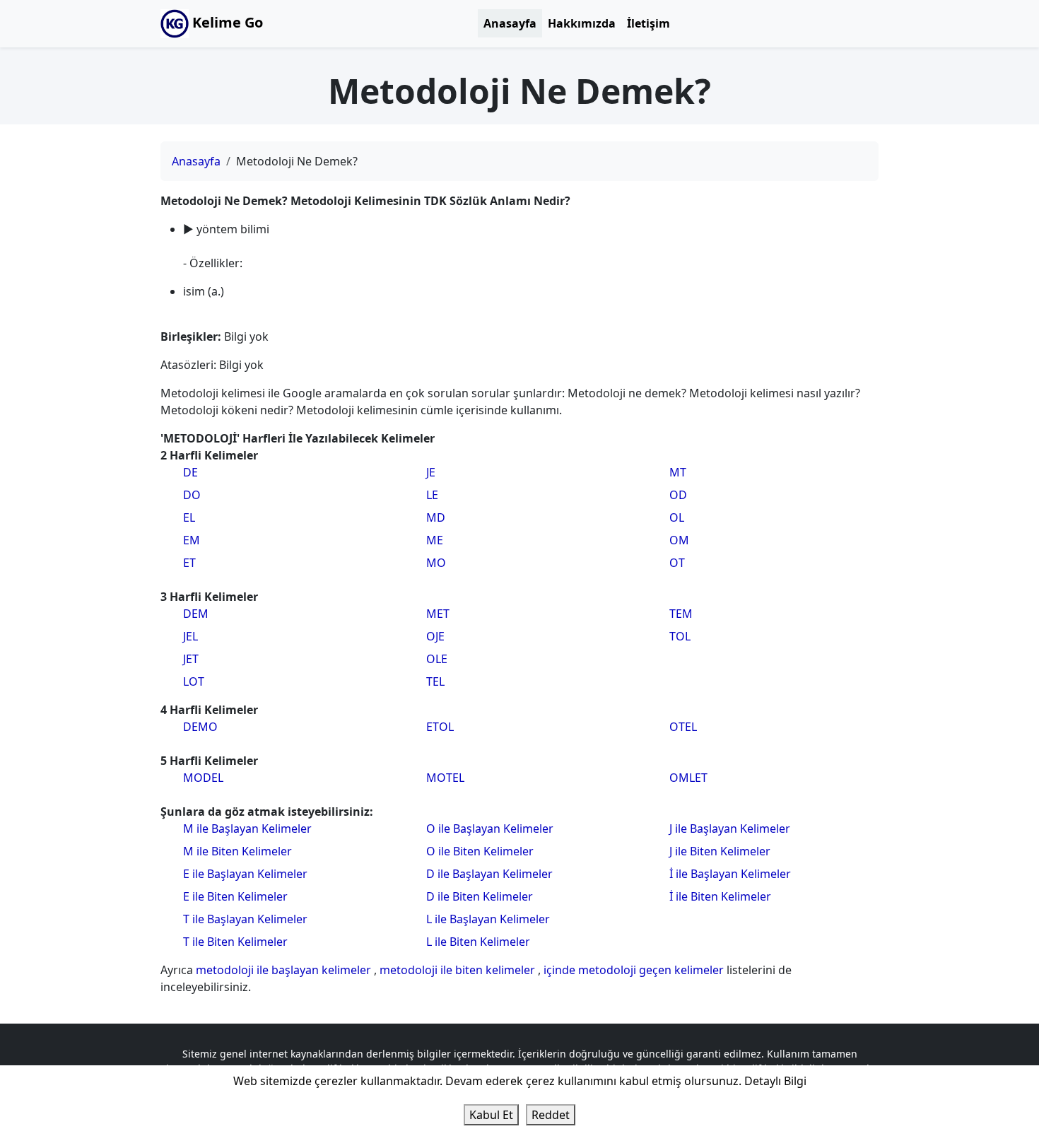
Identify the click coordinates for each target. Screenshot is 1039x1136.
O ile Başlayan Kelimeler (489, 828)
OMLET (688, 777)
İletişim (648, 23)
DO (192, 495)
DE (190, 472)
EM (191, 540)
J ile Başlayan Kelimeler (729, 828)
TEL (435, 681)
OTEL (683, 726)
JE (430, 472)
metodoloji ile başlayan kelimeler (285, 970)
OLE (436, 659)
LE (432, 495)
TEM (681, 613)
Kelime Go (226, 22)
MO (436, 562)
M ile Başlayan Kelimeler (247, 828)
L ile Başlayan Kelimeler (488, 919)
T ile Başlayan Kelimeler (245, 919)
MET (438, 613)
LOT (193, 681)
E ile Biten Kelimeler (235, 896)
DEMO (200, 726)
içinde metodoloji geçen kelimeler (635, 970)
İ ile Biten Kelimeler (720, 896)
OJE (435, 636)
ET (189, 562)
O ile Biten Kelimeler (480, 851)
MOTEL (445, 777)
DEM (196, 613)
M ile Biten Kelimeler (237, 851)
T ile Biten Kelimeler (235, 941)
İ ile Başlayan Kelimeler (730, 874)
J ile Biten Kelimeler (719, 851)
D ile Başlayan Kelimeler (489, 874)
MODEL (203, 777)
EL (189, 517)
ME (434, 540)
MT (677, 472)
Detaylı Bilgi (775, 1081)
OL (676, 517)
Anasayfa (509, 23)
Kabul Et (491, 1115)
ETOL (440, 726)
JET (191, 659)
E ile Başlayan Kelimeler (245, 874)
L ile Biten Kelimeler (478, 941)
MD (435, 517)
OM (679, 540)
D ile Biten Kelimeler (479, 896)
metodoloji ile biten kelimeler (459, 970)
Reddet (551, 1115)
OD (678, 495)
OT (677, 562)
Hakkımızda (582, 23)
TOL (680, 636)
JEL (190, 636)
